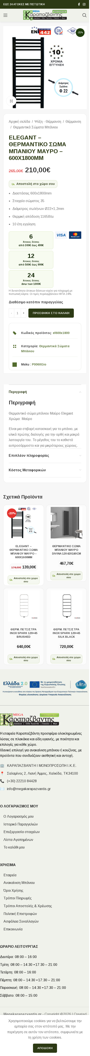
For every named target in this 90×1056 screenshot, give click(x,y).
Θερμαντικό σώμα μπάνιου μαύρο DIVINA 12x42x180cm (66, 550)
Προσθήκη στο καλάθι (51, 313)
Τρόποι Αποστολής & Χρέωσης (26, 906)
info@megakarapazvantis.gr (29, 789)
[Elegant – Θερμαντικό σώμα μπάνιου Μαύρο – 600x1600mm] (23, 522)
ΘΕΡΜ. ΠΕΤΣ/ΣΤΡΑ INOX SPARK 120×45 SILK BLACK (66, 633)
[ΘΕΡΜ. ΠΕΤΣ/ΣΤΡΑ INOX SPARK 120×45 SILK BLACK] (66, 606)
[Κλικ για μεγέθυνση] (11, 101)
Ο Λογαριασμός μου (17, 816)
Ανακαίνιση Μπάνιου (17, 883)
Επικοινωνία (11, 929)
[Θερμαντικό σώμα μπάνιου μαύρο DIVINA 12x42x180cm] (66, 522)
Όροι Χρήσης (11, 890)
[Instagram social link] (84, 4)
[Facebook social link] (78, 4)
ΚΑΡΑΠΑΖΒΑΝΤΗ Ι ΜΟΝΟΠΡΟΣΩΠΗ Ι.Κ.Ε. (41, 765)
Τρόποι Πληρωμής (16, 898)
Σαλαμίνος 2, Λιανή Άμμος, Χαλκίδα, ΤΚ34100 (42, 773)
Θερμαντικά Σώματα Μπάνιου (35, 127)
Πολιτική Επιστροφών (18, 914)
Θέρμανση (73, 121)
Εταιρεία (8, 875)
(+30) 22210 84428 (22, 781)
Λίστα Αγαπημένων (16, 840)
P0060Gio (39, 364)
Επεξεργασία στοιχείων (20, 832)
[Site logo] (45, 15)
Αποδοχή (45, 1048)
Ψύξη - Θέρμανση (48, 121)
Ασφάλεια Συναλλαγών (19, 921)
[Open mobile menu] (5, 15)
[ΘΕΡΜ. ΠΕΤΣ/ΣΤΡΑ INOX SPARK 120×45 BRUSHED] (23, 606)
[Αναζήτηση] (84, 15)
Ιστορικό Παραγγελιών (19, 824)
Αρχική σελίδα (19, 121)
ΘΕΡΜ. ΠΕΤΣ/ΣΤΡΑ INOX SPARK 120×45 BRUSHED (23, 633)
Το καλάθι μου (12, 847)
